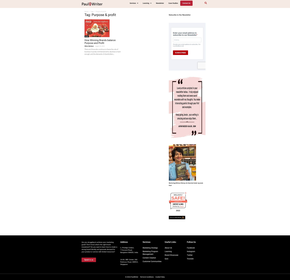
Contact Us (186, 3)
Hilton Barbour (89, 46)
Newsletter (160, 3)
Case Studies (173, 3)
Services (133, 3)
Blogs (86, 36)
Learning (146, 3)
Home (86, 11)
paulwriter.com (178, 201)
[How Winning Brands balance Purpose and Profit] (103, 28)
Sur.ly (182, 206)
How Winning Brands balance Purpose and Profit (100, 41)
